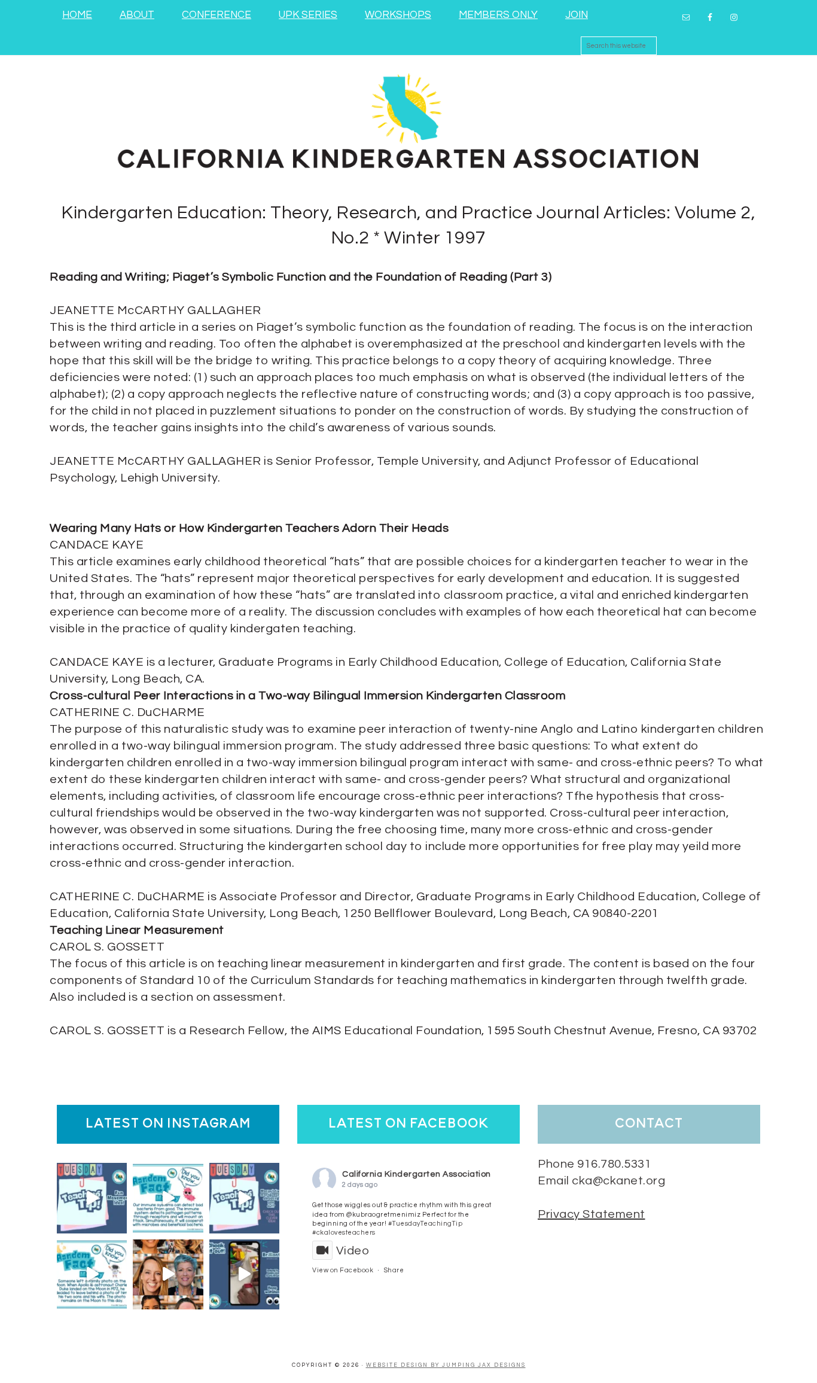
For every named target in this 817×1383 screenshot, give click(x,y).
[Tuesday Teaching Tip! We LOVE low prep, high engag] (244, 1274)
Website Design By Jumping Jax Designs (446, 1365)
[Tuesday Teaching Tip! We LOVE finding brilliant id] (244, 1198)
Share (394, 1270)
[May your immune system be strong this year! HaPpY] (168, 1198)
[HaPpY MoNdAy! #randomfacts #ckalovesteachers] (92, 1274)
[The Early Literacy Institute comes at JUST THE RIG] (168, 1274)
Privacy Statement (591, 1214)
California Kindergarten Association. (408, 119)
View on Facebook (342, 1270)
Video (352, 1251)
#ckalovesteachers (344, 1232)
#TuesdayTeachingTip (425, 1223)
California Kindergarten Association (416, 1174)
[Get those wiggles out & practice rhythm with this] (92, 1198)
